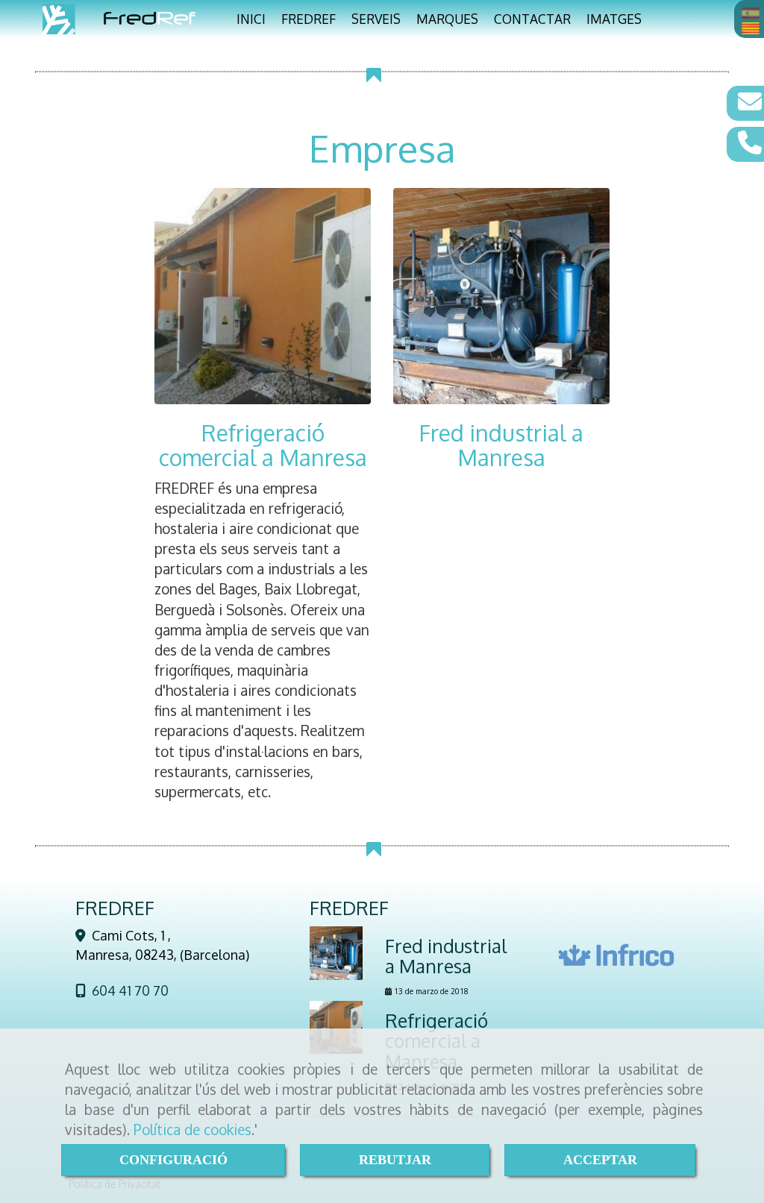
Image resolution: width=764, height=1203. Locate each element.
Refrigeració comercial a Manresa (263, 444)
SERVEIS (376, 18)
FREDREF (308, 18)
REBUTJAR (395, 1159)
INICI (251, 18)
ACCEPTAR (600, 1159)
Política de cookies (192, 1129)
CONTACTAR (532, 18)
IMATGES (614, 18)
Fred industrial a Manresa (501, 444)
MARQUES (447, 18)
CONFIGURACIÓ (173, 1159)
